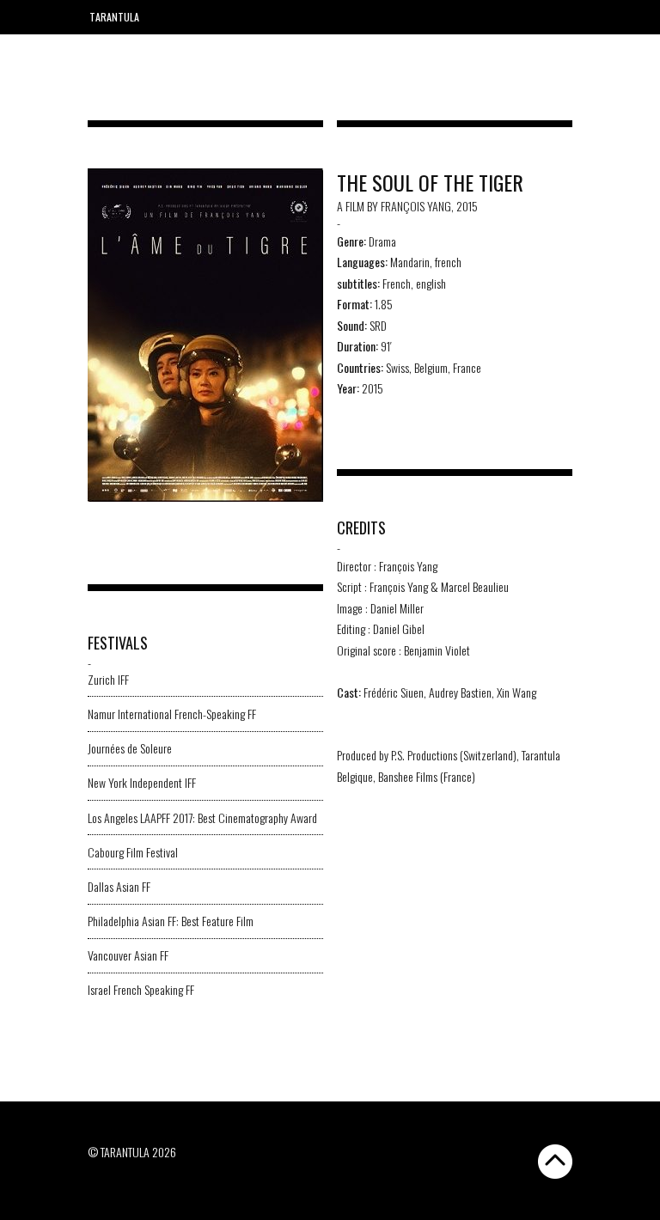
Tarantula (114, 16)
